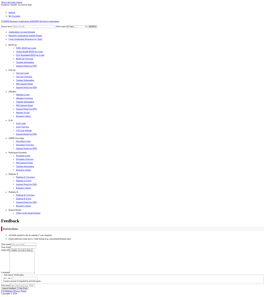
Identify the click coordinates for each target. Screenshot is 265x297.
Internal (12, 12)
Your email (6, 247)
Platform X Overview (25, 177)
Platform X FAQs (23, 181)
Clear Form (22, 288)
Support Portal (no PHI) (26, 66)
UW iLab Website (24, 130)
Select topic (61, 26)
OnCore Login (22, 73)
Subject (4, 250)
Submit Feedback (9, 288)
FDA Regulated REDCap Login (30, 55)
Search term (6, 26)
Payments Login (23, 155)
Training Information (25, 62)
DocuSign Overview (25, 145)
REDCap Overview (24, 59)
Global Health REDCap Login (29, 51)
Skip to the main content (11, 2)
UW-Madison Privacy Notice (13, 291)
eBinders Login (23, 94)
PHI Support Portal (24, 84)
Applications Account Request (22, 32)
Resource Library (23, 116)
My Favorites (14, 16)
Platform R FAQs (23, 198)
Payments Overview (25, 159)
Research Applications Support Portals (25, 35)
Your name (6, 244)
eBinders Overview (24, 98)
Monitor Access (23, 112)
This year (5, 285)
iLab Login (21, 123)
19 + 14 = (7, 278)
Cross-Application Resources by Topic (25, 39)
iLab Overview (22, 127)
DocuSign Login (23, 141)
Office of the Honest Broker (28, 213)
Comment (5, 272)
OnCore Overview (24, 76)
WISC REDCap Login (26, 48)
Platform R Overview (25, 195)
